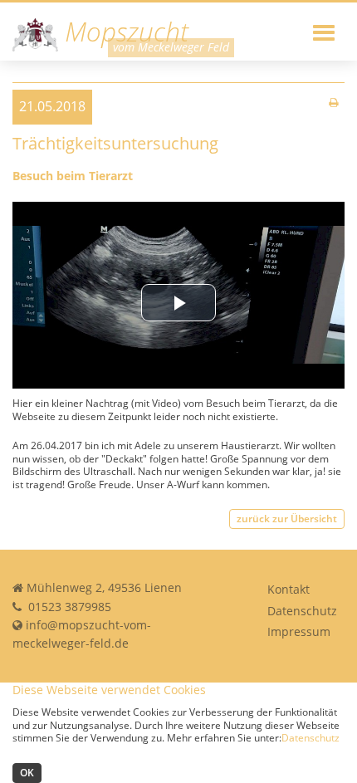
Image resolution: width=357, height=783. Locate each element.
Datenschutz (302, 611)
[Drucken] (333, 102)
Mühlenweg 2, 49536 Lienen (104, 587)
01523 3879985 (68, 606)
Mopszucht (123, 32)
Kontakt (288, 589)
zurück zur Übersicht (287, 518)
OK (27, 773)
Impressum (298, 631)
